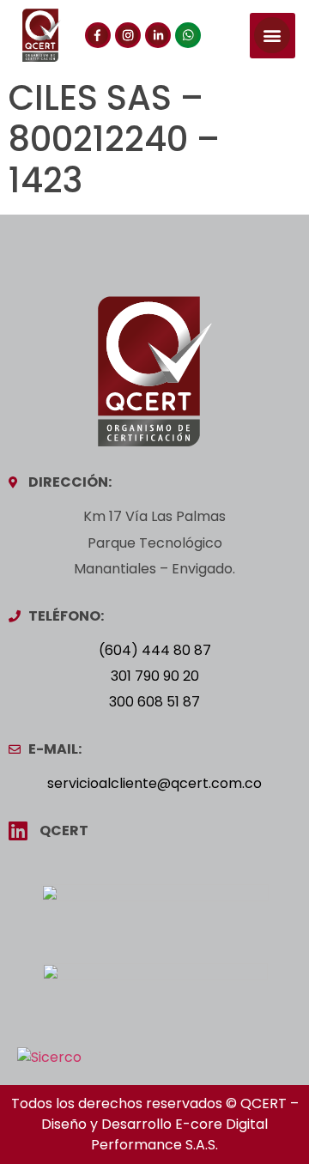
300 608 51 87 (154, 702)
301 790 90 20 (155, 676)
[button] (272, 35)
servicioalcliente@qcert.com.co (154, 783)
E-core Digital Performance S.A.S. (179, 1134)
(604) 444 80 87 (155, 650)
